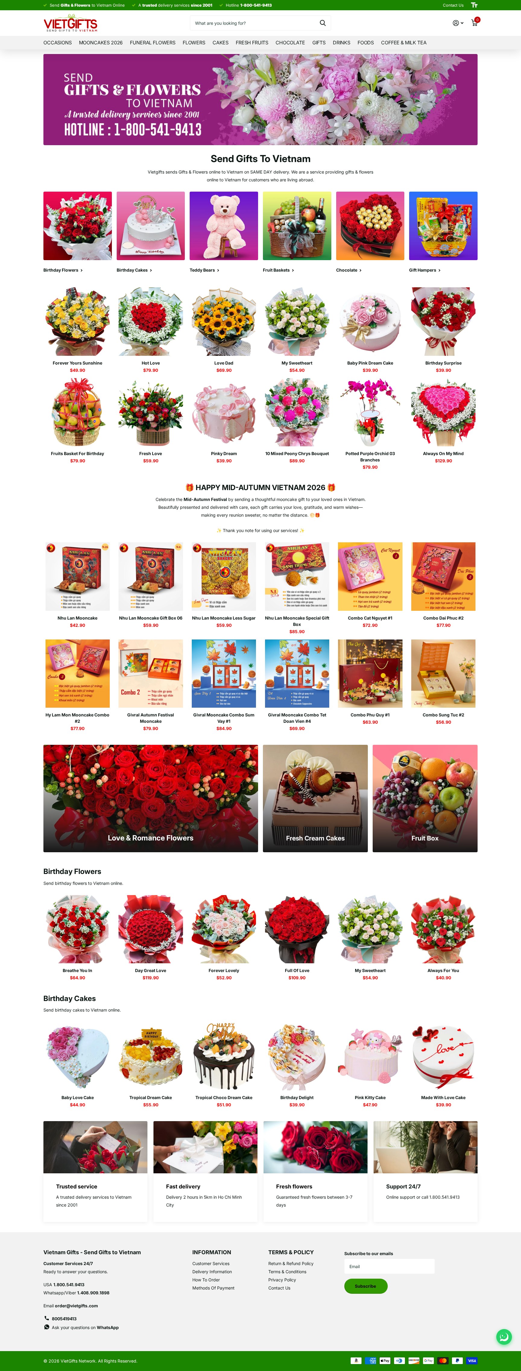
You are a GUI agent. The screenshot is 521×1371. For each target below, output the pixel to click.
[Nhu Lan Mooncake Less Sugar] (224, 576)
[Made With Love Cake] (443, 1056)
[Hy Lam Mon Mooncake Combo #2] (77, 673)
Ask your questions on (85, 1327)
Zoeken (322, 22)
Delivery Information (212, 1271)
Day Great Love (150, 970)
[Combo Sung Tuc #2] (443, 673)
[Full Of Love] (297, 929)
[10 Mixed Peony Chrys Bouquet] (297, 412)
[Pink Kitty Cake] (370, 1056)
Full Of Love (297, 970)
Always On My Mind (443, 453)
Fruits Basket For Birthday (77, 453)
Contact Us (279, 1287)
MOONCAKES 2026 (101, 43)
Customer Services (210, 1263)
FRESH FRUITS (252, 43)
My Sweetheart (297, 362)
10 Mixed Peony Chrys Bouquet (297, 453)
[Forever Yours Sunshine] (77, 321)
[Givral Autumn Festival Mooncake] (151, 673)
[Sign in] (458, 23)
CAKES (221, 43)
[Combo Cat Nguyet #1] (370, 576)
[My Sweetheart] (297, 321)
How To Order (206, 1279)
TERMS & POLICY (291, 1252)
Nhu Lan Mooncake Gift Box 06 (150, 617)
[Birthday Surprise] (443, 321)
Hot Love (151, 362)
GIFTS (319, 43)
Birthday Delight (297, 1097)
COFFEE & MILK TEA (403, 43)
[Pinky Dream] (224, 412)
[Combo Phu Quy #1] (370, 673)
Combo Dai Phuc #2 (443, 617)
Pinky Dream (224, 453)
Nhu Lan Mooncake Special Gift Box (297, 621)
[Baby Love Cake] (77, 1056)
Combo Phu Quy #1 (370, 714)
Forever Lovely (224, 970)
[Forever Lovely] (224, 929)
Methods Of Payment (213, 1287)
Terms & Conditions (287, 1271)
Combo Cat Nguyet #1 (370, 617)
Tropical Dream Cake (150, 1097)
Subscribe (366, 1286)
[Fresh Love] (151, 412)
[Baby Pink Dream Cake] (370, 321)
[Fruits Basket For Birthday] (77, 412)
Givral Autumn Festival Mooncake (150, 718)
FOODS (366, 43)
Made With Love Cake (443, 1097)
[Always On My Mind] (443, 412)
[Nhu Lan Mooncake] (77, 576)
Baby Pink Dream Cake (370, 362)
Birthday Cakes (69, 998)
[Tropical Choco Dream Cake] (224, 1056)
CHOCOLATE (290, 43)
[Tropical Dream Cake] (151, 1056)
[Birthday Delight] (297, 1056)
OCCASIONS (57, 43)
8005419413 (64, 1318)
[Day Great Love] (151, 929)
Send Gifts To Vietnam (261, 158)
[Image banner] (260, 99)
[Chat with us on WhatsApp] (504, 1337)
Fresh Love (150, 453)
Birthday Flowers (72, 871)
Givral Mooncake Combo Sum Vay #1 (223, 718)
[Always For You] (443, 929)
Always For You (443, 970)
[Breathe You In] (77, 929)
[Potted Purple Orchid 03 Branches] (370, 412)
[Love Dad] (224, 321)
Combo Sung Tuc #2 (443, 714)
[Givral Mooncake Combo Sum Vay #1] (224, 673)
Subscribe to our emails (368, 1253)
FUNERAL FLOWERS (152, 43)
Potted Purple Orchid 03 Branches (370, 456)
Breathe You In (77, 970)
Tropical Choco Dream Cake (223, 1097)
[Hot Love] (151, 321)
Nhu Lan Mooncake (77, 617)
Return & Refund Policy (291, 1263)
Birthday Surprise (443, 362)
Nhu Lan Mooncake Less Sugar (224, 617)
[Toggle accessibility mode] (474, 5)
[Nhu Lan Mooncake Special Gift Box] (297, 576)
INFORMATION (211, 1252)
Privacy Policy (282, 1279)
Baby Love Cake (78, 1097)
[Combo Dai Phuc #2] (443, 576)
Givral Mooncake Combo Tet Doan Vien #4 (297, 718)
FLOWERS (194, 43)
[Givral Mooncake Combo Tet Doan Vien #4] (297, 673)
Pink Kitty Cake (370, 1097)
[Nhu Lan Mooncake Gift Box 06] (151, 576)
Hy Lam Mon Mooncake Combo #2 (77, 718)
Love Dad (223, 362)
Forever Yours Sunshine (77, 362)
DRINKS (341, 43)
